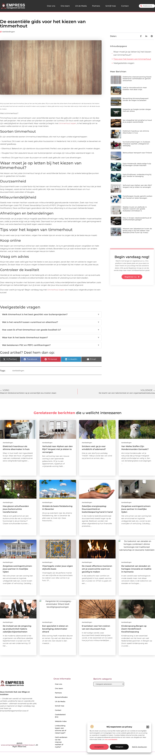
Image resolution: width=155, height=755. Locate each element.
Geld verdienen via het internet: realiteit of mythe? (61, 742)
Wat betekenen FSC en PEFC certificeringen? (51, 345)
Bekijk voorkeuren (139, 747)
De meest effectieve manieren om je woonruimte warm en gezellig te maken (97, 569)
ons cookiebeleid (111, 739)
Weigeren (119, 747)
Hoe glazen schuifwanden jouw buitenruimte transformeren (16, 509)
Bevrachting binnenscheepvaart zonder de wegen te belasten (135, 99)
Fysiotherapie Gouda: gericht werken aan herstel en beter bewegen (137, 197)
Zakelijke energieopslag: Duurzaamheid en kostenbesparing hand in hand (97, 509)
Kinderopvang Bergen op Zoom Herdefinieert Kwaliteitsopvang (134, 629)
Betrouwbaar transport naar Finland (137, 153)
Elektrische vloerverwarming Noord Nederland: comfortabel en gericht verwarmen (137, 78)
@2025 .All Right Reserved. (19, 745)
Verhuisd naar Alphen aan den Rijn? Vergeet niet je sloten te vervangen (137, 186)
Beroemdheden (61, 697)
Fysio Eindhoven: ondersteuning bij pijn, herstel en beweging (137, 175)
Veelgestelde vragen (123, 63)
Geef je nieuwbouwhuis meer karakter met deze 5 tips (135, 88)
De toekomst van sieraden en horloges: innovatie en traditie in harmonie (136, 569)
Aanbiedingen (8, 32)
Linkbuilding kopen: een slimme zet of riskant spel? (60, 729)
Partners (96, 6)
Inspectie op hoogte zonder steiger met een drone (137, 110)
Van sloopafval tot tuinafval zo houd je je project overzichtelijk (137, 121)
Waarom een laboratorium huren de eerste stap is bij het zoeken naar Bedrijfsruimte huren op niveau (137, 230)
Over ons (51, 6)
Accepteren (99, 747)
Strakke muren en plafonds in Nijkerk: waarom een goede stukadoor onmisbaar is (135, 209)
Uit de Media (81, 6)
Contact (125, 6)
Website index (61, 721)
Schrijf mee (110, 6)
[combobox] (147, 6)
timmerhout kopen (67, 123)
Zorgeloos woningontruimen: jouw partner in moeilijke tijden (136, 509)
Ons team (65, 6)
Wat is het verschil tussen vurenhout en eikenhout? (51, 322)
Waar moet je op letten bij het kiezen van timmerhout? (132, 53)
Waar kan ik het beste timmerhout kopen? (51, 337)
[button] (148, 727)
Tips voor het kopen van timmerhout (132, 59)
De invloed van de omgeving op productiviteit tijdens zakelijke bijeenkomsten (17, 629)
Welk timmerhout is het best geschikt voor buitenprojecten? (51, 314)
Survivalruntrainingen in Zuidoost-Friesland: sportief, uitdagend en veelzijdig (136, 144)
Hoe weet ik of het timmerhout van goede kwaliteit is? (51, 330)
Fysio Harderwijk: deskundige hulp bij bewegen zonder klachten (137, 164)
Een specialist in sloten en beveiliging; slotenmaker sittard (55, 629)
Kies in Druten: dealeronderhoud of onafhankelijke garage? (137, 219)
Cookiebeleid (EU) (60, 716)
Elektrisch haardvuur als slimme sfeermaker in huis (136, 132)
